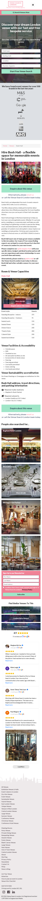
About (3, 854)
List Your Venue (6, 874)
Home (5, 146)
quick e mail (29, 259)
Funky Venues (6, 840)
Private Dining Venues (8, 833)
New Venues (5, 847)
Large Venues (5, 813)
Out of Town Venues (8, 850)
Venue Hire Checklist (8, 881)
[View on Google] (7, 646)
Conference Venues (7, 818)
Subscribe (21, 594)
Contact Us (5, 864)
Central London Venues (9, 811)
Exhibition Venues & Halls (10, 789)
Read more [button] (9, 660)
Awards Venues (6, 838)
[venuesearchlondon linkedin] (13, 892)
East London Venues (8, 804)
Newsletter (5, 862)
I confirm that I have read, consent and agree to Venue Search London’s (22, 588)
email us (30, 195)
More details (20, 301)
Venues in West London (9, 809)
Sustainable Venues (7, 799)
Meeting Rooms (6, 828)
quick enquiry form (24, 249)
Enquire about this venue (21, 189)
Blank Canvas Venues (8, 842)
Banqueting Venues (7, 835)
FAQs (3, 866)
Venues (11, 146)
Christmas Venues (7, 821)
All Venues (4, 787)
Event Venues (5, 797)
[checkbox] (3, 587)
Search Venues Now (21, 12)
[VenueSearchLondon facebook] (8, 892)
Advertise (4, 876)
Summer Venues (6, 816)
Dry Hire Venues (6, 794)
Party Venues (5, 830)
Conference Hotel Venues (10, 823)
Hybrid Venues (6, 801)
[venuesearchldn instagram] (3, 892)
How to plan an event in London (11, 879)
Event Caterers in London (9, 792)
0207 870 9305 (6, 886)
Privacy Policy (27, 590)
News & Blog (5, 869)
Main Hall (5, 276)
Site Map (4, 857)
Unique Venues (6, 806)
